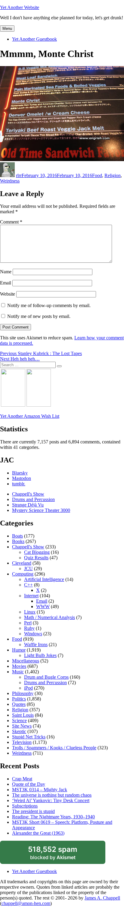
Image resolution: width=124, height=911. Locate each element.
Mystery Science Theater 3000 (41, 510)
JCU (28, 568)
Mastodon (21, 478)
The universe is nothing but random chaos (51, 795)
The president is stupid (33, 811)
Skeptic (19, 731)
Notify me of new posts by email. (38, 316)
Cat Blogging (37, 552)
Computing (22, 573)
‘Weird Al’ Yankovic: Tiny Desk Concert (50, 800)
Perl (28, 622)
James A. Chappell (102, 897)
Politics (19, 698)
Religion (112, 175)
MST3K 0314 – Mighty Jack (39, 789)
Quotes (19, 704)
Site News (22, 725)
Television (22, 742)
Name (5, 271)
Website (7, 294)
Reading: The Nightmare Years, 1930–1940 (53, 816)
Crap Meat (22, 778)
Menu (7, 28)
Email (5, 282)
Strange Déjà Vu (28, 504)
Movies (19, 666)
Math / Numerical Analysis (49, 617)
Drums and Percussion (33, 499)
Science (19, 720)
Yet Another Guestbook (34, 39)
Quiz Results (36, 557)
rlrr (19, 175)
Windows (33, 633)
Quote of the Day (28, 784)
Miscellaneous (25, 660)
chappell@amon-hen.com (26, 903)
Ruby (29, 628)
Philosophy (22, 693)
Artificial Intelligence (44, 579)
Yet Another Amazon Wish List (29, 416)
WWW (43, 606)
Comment (11, 221)
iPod (28, 687)
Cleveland (21, 563)
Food (97, 175)
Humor (19, 649)
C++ (28, 584)
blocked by (59, 854)
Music (18, 671)
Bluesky (20, 472)
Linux (30, 611)
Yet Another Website (19, 7)
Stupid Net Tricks (28, 736)
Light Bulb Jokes (40, 655)
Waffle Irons (36, 644)
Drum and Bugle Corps (46, 677)
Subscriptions (25, 805)
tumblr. (18, 483)
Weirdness (10, 180)
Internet (31, 595)
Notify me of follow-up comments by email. (49, 305)
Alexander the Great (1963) (38, 833)
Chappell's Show (28, 494)
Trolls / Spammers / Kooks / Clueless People (54, 747)
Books (18, 541)
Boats (17, 535)
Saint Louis (23, 715)
